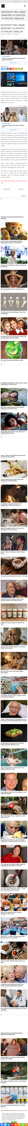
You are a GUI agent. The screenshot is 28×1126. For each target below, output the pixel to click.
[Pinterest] (10, 69)
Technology (16, 33)
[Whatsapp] (19, 69)
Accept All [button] (14, 1122)
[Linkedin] (7, 69)
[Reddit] (13, 69)
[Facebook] (2, 69)
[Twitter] (5, 69)
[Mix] (16, 69)
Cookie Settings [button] (6, 1122)
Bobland (9, 33)
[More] (21, 69)
